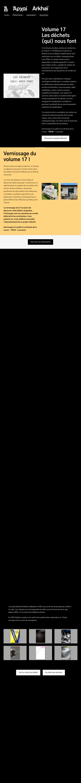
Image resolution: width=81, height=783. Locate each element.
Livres (6, 15)
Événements (18, 15)
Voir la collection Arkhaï (28, 672)
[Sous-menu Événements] (23, 15)
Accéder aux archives (53, 672)
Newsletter (44, 15)
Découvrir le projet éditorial (55, 138)
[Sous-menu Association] (36, 15)
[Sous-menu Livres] (9, 15)
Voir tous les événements (40, 242)
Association (31, 15)
